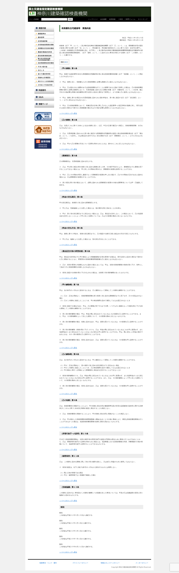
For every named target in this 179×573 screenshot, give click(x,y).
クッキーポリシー (142, 563)
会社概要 (103, 19)
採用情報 (112, 19)
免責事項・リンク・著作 (48, 563)
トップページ (93, 19)
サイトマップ (142, 19)
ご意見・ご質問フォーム (126, 19)
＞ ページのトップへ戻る (68, 113)
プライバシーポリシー (80, 563)
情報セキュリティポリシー (110, 563)
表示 (66, 62)
